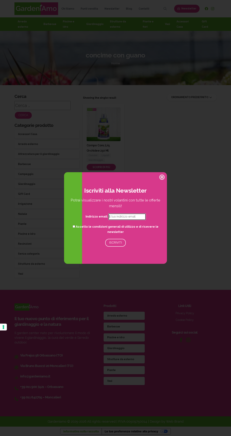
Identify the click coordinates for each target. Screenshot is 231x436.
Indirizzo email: (97, 216)
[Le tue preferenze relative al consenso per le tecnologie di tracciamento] (3, 327)
